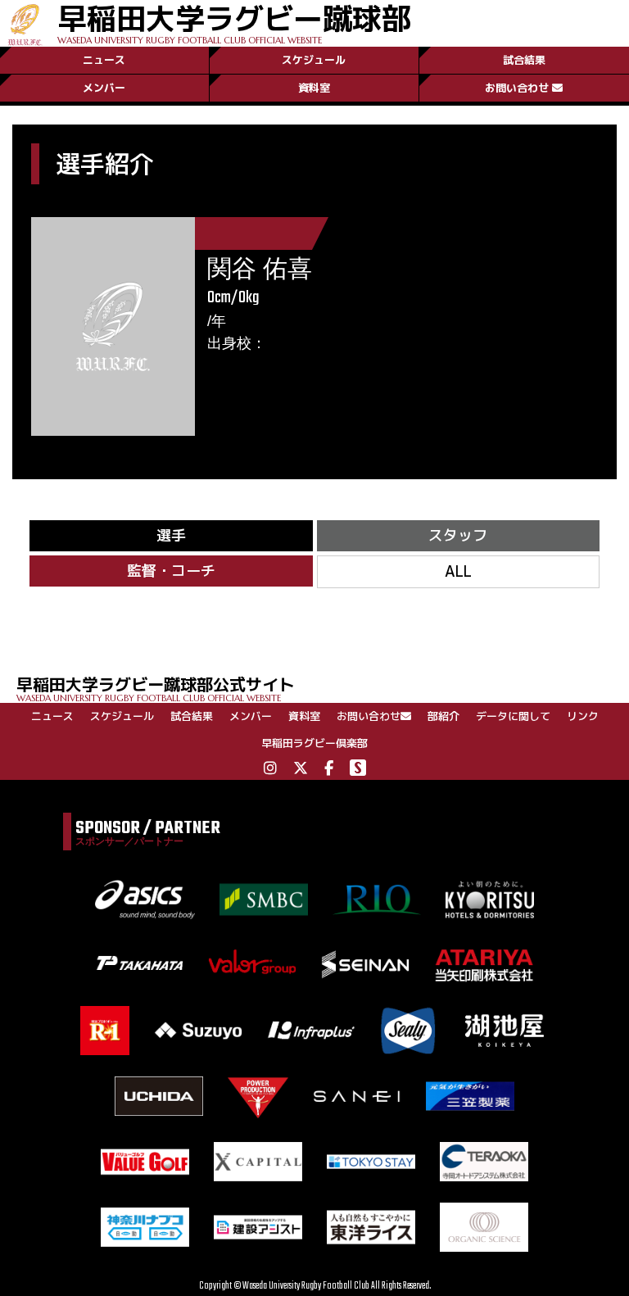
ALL (458, 571)
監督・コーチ (171, 570)
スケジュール (314, 59)
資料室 (314, 87)
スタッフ (457, 535)
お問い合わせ (517, 87)
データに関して (513, 716)
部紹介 (443, 716)
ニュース (104, 59)
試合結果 (524, 59)
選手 (171, 535)
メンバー (104, 87)
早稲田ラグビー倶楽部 (314, 743)
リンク (583, 716)
